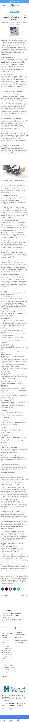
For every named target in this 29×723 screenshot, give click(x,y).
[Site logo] (14, 5)
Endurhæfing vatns (6, 665)
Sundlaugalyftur (5, 669)
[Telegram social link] (18, 2)
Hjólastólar (4, 637)
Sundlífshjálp (5, 672)
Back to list (14, 595)
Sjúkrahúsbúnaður (6, 661)
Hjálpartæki (4, 635)
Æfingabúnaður (5, 663)
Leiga (2, 642)
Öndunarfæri (5, 652)
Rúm (2, 644)
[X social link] (12, 2)
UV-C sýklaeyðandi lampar (6, 657)
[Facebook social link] (10, 2)
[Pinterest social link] (14, 2)
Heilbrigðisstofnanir (6, 633)
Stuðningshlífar (5, 674)
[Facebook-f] (2, 709)
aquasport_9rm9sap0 (9, 22)
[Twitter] (11, 709)
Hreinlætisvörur (5, 640)
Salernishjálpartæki (6, 667)
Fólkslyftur (4, 631)
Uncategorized (14, 11)
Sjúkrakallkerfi (5, 646)
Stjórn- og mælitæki (7, 655)
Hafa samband (7, 610)
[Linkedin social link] (16, 2)
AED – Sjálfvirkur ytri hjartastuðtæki (6, 649)
